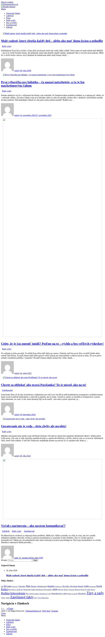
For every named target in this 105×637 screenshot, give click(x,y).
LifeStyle (10, 16)
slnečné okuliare (34, 593)
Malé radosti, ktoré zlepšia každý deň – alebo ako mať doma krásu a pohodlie (52, 40)
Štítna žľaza (45, 598)
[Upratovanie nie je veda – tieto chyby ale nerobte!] (24, 419)
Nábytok (60, 589)
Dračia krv (58, 586)
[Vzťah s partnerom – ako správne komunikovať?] (52, 518)
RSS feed (46, 611)
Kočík (99, 586)
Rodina (5, 593)
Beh (2, 586)
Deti (28, 586)
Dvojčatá (73, 586)
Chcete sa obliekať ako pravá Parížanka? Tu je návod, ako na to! (43, 384)
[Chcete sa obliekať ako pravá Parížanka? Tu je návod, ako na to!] (30, 377)
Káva (9, 589)
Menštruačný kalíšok (29, 589)
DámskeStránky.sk (33, 611)
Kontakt (54, 611)
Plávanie (77, 589)
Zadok (8, 598)
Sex (27, 593)
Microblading (48, 589)
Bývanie (8, 586)
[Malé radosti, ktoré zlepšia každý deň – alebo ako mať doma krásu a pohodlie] (35, 33)
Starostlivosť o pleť (45, 593)
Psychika (88, 589)
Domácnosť (42, 586)
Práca (8, 18)
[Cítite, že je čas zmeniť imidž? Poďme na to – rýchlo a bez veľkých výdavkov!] (52, 336)
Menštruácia (39, 589)
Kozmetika (93, 586)
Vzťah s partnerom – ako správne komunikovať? (33, 525)
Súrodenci (82, 593)
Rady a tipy (10, 20)
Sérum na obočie (72, 593)
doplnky (51, 586)
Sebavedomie (17, 593)
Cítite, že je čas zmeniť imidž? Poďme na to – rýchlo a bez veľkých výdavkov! (52, 343)
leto (22, 589)
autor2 (16, 70)
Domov (34, 586)
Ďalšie (10, 609)
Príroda (82, 589)
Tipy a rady (95, 593)
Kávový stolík (16, 589)
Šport (39, 598)
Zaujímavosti (11, 25)
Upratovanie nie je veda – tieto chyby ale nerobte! (33, 426)
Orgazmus (71, 589)
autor (16, 558)
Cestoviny (15, 586)
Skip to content (7, 2)
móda (54, 589)
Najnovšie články (13, 13)
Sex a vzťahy (11, 22)
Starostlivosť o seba (59, 593)
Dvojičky (66, 586)
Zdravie (9, 27)
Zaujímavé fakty (22, 597)
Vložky (3, 598)
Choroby (21, 586)
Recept (93, 589)
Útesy (36, 598)
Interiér (81, 586)
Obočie (66, 589)
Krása (4, 589)
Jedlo (86, 586)
